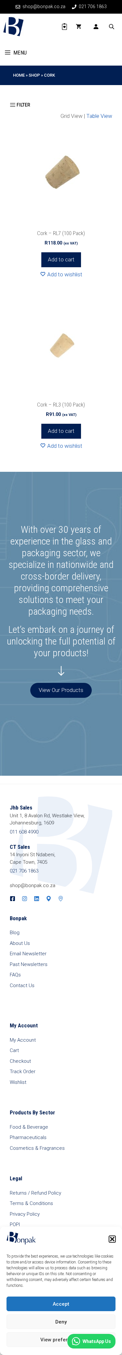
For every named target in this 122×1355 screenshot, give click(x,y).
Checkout (20, 1061)
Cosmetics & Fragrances (37, 1148)
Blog (15, 932)
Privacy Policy (25, 1214)
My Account (23, 1040)
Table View (99, 116)
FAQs (15, 975)
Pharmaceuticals (28, 1137)
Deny (61, 1322)
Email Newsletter (28, 954)
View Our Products (61, 690)
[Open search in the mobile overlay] (112, 27)
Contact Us (22, 985)
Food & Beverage (29, 1127)
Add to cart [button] (61, 259)
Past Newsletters (28, 964)
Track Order (22, 1071)
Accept (61, 1304)
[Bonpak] (13, 27)
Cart (14, 1050)
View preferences (61, 1340)
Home (19, 75)
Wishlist (18, 1082)
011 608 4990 (24, 832)
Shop (34, 75)
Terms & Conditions (31, 1203)
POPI (15, 1224)
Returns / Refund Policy (35, 1193)
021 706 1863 (24, 871)
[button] (112, 1239)
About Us (20, 943)
